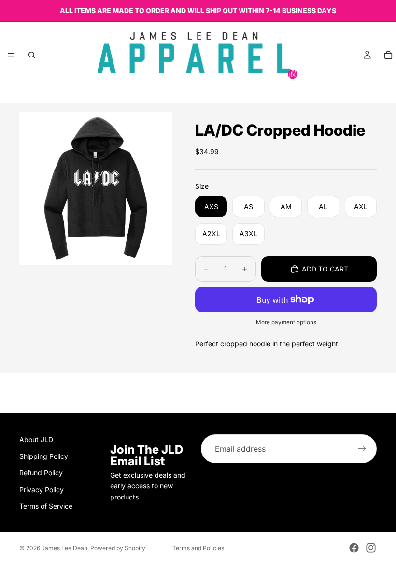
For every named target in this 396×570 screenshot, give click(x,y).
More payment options (286, 322)
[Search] (31, 55)
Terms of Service (45, 506)
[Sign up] (362, 449)
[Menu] (11, 55)
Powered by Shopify (117, 548)
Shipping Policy (43, 456)
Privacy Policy (41, 489)
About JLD (36, 439)
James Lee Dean (64, 548)
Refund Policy (41, 473)
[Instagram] (371, 548)
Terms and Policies (198, 548)
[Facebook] (354, 548)
